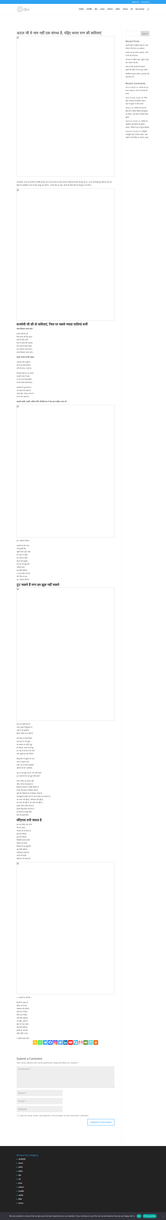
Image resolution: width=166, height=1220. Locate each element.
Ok (139, 1216)
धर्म (132, 9)
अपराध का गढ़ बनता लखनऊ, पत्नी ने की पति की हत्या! (137, 90)
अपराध (102, 9)
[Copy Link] (35, 1042)
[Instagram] (55, 1042)
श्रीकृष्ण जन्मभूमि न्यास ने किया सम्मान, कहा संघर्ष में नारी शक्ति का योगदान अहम (137, 134)
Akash (128, 107)
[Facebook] (50, 1042)
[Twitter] (60, 1042)
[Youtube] (70, 1042)
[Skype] (75, 1042)
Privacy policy (149, 1216)
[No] (162, 1216)
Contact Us (145, 2)
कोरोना (20, 1171)
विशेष (20, 1199)
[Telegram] (45, 1042)
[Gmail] (80, 1042)
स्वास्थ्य (125, 9)
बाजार (20, 1183)
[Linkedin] (65, 1042)
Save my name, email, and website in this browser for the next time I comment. (54, 1115)
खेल (96, 9)
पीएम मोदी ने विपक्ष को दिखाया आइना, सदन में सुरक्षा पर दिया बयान (136, 100)
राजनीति (89, 9)
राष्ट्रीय (81, 9)
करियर (118, 9)
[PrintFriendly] (90, 1042)
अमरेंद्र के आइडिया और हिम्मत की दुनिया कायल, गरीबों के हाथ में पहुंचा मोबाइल (137, 124)
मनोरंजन (110, 9)
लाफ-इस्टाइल (139, 9)
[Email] (85, 1042)
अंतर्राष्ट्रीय (22, 1159)
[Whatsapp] (40, 1042)
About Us (135, 2)
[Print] (96, 1042)
